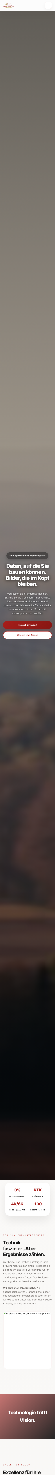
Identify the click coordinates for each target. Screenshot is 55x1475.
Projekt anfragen (27, 624)
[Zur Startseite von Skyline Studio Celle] (8, 5)
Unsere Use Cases (27, 635)
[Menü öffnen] (48, 5)
